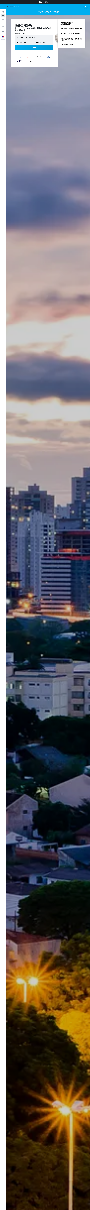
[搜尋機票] (3, 12)
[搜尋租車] (3, 19)
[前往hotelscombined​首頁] (13, 6)
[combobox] (22, 33)
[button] (88, 2)
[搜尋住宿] (3, 16)
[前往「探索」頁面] (3, 27)
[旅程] (3, 32)
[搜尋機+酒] (3, 23)
